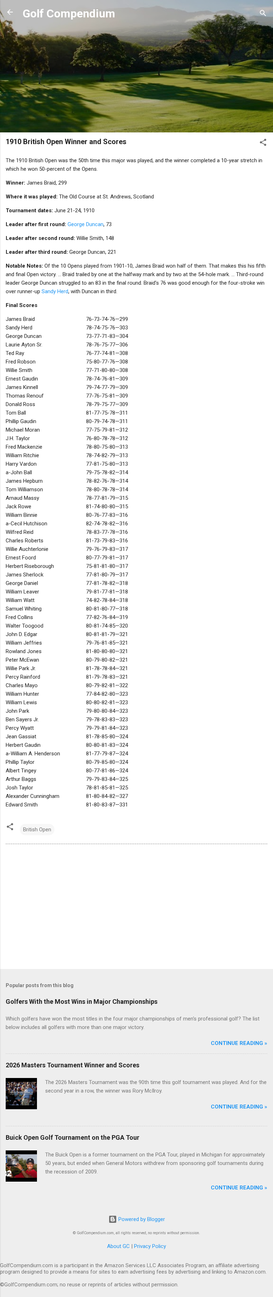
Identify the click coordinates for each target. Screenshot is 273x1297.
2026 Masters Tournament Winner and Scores (72, 1065)
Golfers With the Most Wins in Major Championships (81, 1001)
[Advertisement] (136, 77)
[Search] (263, 14)
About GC (118, 1246)
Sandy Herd (55, 291)
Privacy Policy (150, 1246)
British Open (37, 829)
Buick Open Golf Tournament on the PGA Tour (72, 1137)
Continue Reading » (239, 1043)
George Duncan (85, 224)
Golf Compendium (69, 13)
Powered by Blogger (141, 1219)
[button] (263, 143)
